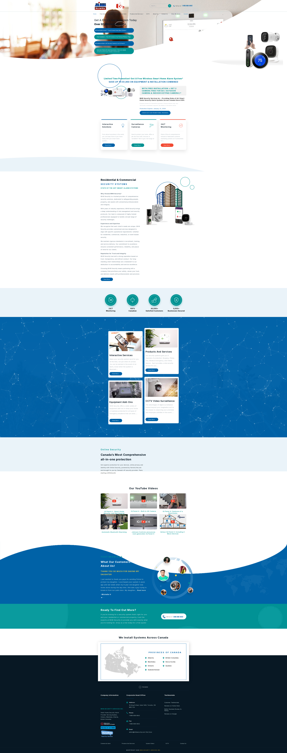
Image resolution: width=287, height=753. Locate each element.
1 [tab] (101, 597)
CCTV (148, 14)
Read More (108, 145)
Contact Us (165, 14)
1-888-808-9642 (187, 5)
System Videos (150, 743)
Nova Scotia (170, 662)
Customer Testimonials (171, 702)
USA (192, 14)
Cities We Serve (175, 14)
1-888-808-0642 (134, 724)
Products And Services (136, 14)
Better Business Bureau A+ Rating (173, 709)
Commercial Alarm (121, 14)
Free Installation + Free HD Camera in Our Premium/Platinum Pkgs (114, 37)
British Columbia (172, 658)
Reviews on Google (170, 714)
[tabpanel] (124, 583)
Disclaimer (145, 687)
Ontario (151, 666)
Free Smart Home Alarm (106, 14)
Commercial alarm (106, 743)
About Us (155, 14)
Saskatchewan (154, 670)
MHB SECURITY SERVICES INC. (150, 750)
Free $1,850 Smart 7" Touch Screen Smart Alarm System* (111, 30)
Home (94, 14)
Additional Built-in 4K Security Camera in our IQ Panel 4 (111, 43)
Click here (149, 732)
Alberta (151, 658)
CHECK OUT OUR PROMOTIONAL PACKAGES (155, 112)
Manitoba (151, 662)
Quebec (169, 666)
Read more (141, 590)
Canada (186, 14)
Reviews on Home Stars (172, 706)
